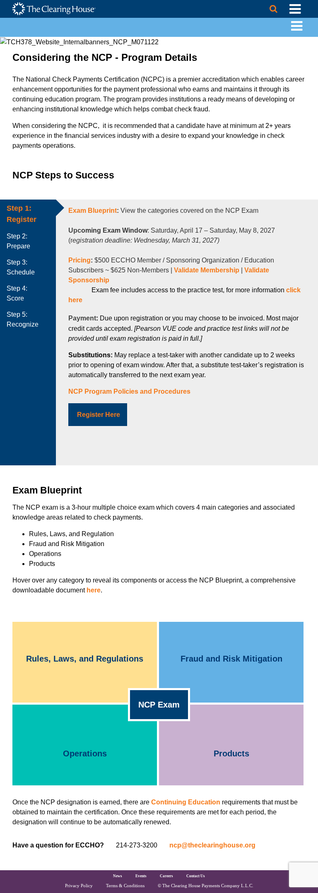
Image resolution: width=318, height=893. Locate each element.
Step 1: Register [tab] (21, 214)
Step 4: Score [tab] (17, 293)
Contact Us (195, 876)
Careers (166, 876)
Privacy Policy (79, 885)
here (94, 590)
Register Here (98, 414)
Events (141, 876)
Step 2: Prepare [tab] (18, 241)
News (117, 876)
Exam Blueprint (92, 210)
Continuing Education (185, 802)
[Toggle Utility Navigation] (295, 9)
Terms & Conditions (125, 885)
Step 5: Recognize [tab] (23, 319)
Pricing (79, 260)
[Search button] (273, 9)
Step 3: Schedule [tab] (21, 267)
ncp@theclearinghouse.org (212, 845)
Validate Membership (206, 270)
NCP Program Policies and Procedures (129, 391)
